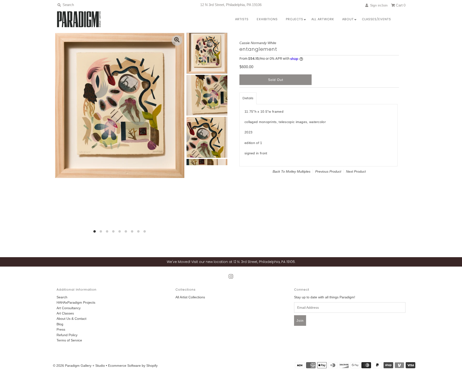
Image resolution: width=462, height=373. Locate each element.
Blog (60, 324)
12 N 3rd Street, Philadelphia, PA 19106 (231, 5)
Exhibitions (267, 19)
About (348, 19)
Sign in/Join (378, 5)
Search (62, 297)
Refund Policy (67, 335)
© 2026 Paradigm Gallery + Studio (79, 365)
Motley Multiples (298, 171)
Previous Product (328, 171)
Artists (242, 19)
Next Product (356, 171)
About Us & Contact (71, 319)
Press (61, 329)
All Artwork (322, 19)
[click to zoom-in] (177, 40)
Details (248, 98)
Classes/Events (376, 19)
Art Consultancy (69, 308)
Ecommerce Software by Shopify (133, 365)
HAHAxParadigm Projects (76, 302)
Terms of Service (69, 340)
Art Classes (65, 313)
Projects (294, 19)
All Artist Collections (190, 297)
